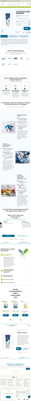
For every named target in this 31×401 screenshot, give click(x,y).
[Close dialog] (29, 191)
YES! (8, 202)
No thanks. (8, 205)
